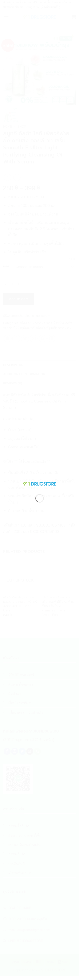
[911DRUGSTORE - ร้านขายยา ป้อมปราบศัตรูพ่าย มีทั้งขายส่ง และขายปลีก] (39, 483)
